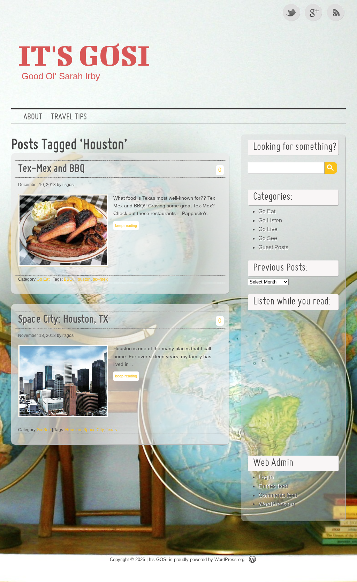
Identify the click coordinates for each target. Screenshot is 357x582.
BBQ (68, 279)
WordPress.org (276, 504)
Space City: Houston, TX (63, 320)
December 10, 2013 (37, 184)
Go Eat (43, 279)
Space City (93, 429)
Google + (314, 12)
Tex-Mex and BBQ (51, 169)
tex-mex (100, 279)
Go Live (268, 229)
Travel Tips (69, 117)
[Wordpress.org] (252, 560)
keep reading (126, 225)
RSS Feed (336, 12)
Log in (266, 477)
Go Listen (270, 220)
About (32, 117)
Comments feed (277, 495)
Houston (83, 279)
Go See (44, 429)
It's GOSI (84, 54)
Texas (111, 429)
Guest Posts (273, 247)
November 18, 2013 (37, 335)
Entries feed (273, 486)
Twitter (291, 12)
